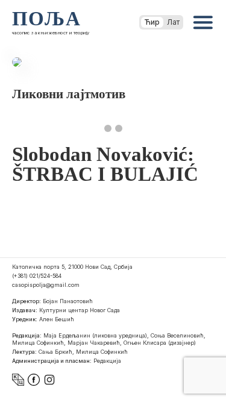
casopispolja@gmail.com (46, 284)
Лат (173, 22)
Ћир (152, 22)
